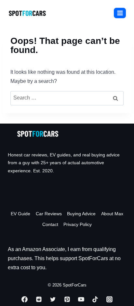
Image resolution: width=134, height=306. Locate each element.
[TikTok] (95, 299)
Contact (50, 224)
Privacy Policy (77, 224)
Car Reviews (49, 213)
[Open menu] (120, 12)
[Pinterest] (67, 299)
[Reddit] (39, 299)
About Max (112, 213)
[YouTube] (81, 299)
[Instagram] (109, 299)
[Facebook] (25, 299)
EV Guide (20, 213)
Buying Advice (81, 213)
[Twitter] (53, 299)
